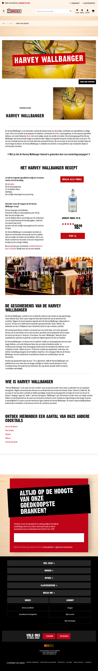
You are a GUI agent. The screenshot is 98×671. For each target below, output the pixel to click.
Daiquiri (8, 434)
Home (3, 23)
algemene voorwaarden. (64, 547)
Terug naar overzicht (87, 82)
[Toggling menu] (3, 11)
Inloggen (70, 608)
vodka (57, 133)
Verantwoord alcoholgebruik (28, 614)
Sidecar (8, 438)
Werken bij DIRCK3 (28, 608)
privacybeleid (48, 547)
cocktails (31, 246)
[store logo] (14, 11)
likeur (29, 136)
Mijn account (70, 614)
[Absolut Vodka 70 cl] (73, 200)
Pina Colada (9, 430)
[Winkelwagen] (93, 11)
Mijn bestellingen (70, 621)
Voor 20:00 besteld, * (17, 3)
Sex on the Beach (11, 426)
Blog (10, 23)
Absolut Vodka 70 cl (71, 218)
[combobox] (53, 11)
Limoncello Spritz (11, 441)
